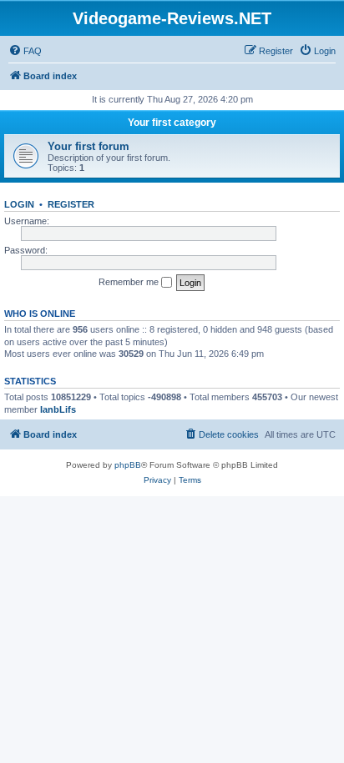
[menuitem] (25, 51)
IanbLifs (58, 409)
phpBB (127, 464)
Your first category (172, 122)
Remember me (130, 282)
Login (19, 204)
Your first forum (88, 146)
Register (71, 204)
